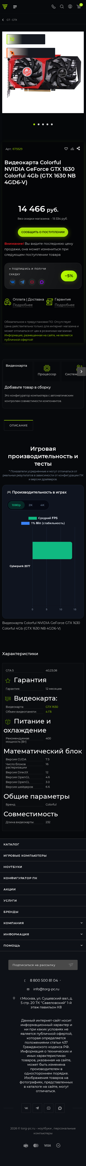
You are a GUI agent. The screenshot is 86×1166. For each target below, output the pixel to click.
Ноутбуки (13, 867)
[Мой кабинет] (70, 7)
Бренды (11, 912)
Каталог (11, 844)
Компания (14, 923)
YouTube (48, 1108)
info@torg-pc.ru (46, 989)
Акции (10, 889)
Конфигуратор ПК (20, 878)
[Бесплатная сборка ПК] (30, 47)
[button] (34, 124)
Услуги (10, 900)
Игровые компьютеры (25, 855)
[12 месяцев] (25, 34)
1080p (16, 505)
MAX (60, 1108)
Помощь (12, 945)
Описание (18, 425)
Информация (16, 934)
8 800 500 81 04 (44, 980)
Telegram (37, 1108)
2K (30, 505)
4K (42, 505)
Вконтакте (26, 1108)
